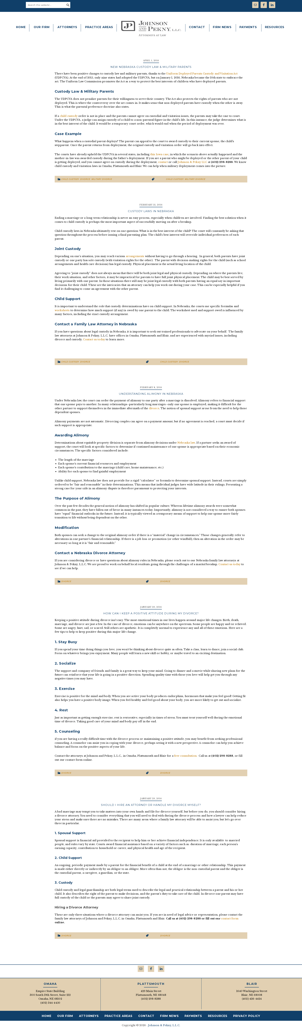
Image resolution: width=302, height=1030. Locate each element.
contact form (229, 918)
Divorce (85, 179)
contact (163, 162)
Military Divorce (102, 179)
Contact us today (94, 339)
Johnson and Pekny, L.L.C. (151, 28)
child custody (69, 116)
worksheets (62, 310)
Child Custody (70, 179)
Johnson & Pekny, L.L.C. (164, 1025)
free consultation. (185, 755)
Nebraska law (186, 442)
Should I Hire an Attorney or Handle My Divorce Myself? (151, 805)
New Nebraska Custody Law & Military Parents (151, 67)
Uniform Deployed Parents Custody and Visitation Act (202, 73)
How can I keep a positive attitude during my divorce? (151, 613)
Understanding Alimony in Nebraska (151, 393)
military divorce (195, 179)
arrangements (135, 256)
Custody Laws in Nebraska (151, 211)
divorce (184, 361)
